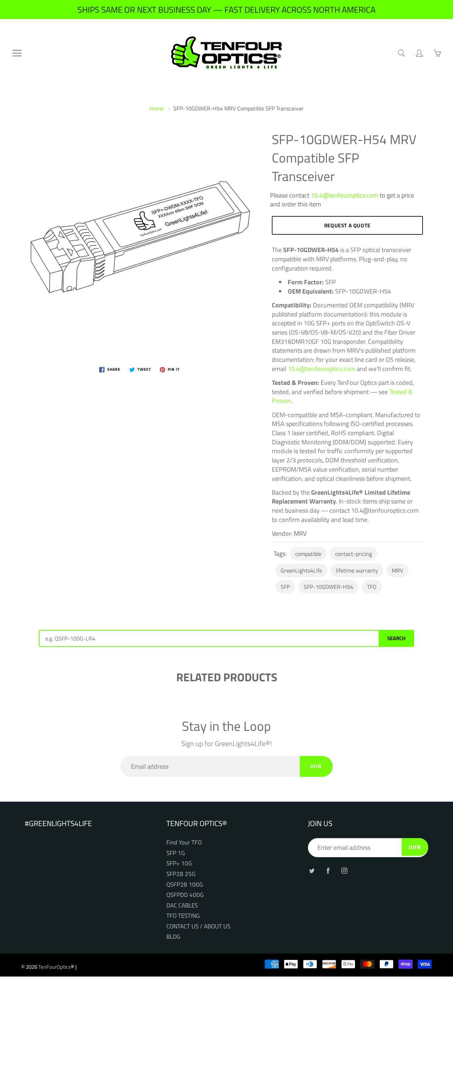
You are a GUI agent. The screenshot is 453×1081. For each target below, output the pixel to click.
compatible (308, 554)
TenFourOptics (54, 967)
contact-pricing (353, 554)
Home (156, 108)
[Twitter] (311, 870)
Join (316, 766)
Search (396, 638)
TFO (372, 586)
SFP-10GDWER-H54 (328, 586)
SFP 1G (175, 852)
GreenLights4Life (301, 570)
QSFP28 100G (184, 884)
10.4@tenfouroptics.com (344, 195)
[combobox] (209, 638)
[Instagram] (344, 870)
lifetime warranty (357, 570)
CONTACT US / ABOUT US (198, 926)
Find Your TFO (184, 842)
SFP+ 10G (179, 863)
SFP (285, 586)
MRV (397, 570)
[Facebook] (328, 870)
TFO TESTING (183, 915)
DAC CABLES (182, 905)
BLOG (173, 936)
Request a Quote (347, 225)
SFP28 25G (180, 873)
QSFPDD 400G (184, 894)
